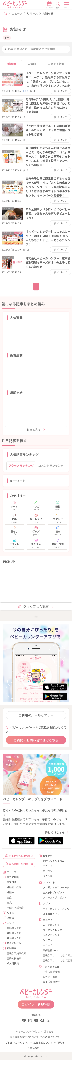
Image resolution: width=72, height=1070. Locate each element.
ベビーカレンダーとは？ (29, 1031)
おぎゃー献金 (50, 976)
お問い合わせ (34, 1048)
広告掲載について (43, 1042)
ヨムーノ (47, 945)
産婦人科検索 (14, 958)
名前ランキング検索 (53, 861)
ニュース (16, 13)
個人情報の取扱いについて (24, 1037)
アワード (47, 866)
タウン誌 (47, 876)
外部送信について (49, 1037)
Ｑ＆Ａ (10, 912)
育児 (9, 902)
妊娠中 (10, 892)
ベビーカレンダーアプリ (54, 908)
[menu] (66, 5)
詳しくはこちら (55, 832)
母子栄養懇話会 (51, 981)
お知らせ (47, 13)
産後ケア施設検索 (16, 953)
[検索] (58, 5)
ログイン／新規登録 (36, 1004)
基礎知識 (11, 882)
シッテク (47, 940)
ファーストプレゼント (54, 897)
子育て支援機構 (51, 971)
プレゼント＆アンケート (54, 887)
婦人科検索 (13, 963)
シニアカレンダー (52, 935)
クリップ (62, 91)
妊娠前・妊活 (14, 887)
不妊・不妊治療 (15, 907)
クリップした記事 (36, 606)
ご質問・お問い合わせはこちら (36, 740)
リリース (32, 13)
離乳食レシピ (14, 928)
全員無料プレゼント (53, 892)
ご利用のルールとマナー (36, 715)
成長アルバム (14, 943)
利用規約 (59, 1042)
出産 (9, 897)
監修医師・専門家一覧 (21, 863)
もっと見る (34, 429)
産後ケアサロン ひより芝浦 (54, 960)
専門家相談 (13, 877)
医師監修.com (50, 950)
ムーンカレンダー (52, 925)
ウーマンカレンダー (53, 930)
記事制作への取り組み (21, 855)
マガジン (47, 871)
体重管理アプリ (51, 913)
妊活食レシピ (14, 938)
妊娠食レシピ (14, 933)
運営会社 (48, 1031)
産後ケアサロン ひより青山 (54, 955)
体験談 (10, 917)
